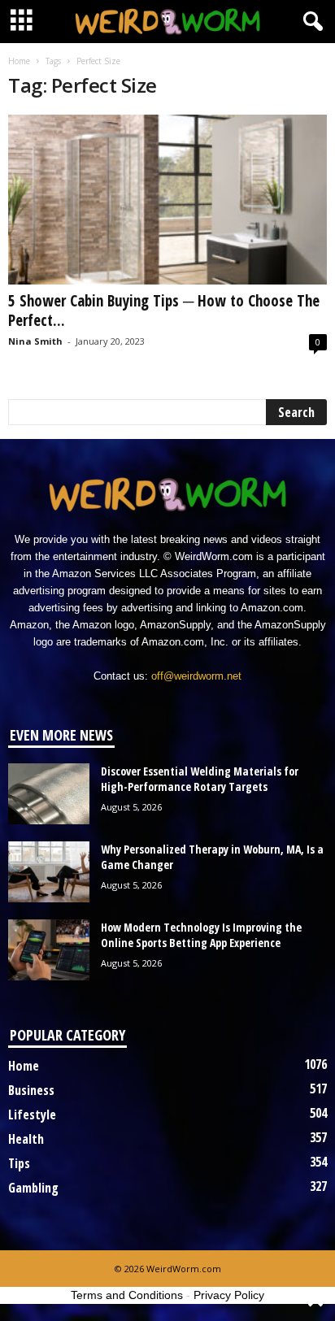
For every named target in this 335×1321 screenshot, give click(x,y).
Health (26, 1139)
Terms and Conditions (127, 1294)
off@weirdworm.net (196, 676)
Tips (19, 1163)
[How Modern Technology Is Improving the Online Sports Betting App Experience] (48, 949)
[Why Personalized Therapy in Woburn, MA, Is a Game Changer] (48, 871)
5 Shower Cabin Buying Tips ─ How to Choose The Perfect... (164, 310)
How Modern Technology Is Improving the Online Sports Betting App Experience (201, 934)
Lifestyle (32, 1114)
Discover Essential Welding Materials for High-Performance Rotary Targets (199, 778)
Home (19, 61)
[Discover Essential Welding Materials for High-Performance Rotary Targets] (48, 793)
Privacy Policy (229, 1294)
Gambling (33, 1188)
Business (31, 1090)
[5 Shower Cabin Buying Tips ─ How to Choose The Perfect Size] (167, 200)
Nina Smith (35, 341)
